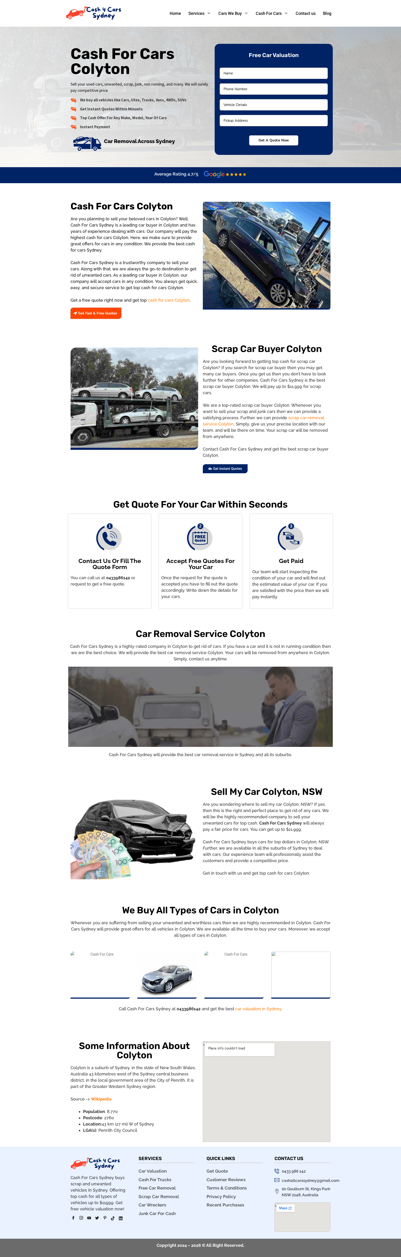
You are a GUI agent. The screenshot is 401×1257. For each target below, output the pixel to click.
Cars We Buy (230, 13)
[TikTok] (114, 1218)
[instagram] (82, 1218)
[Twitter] (98, 1218)
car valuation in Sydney (258, 1008)
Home (175, 13)
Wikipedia (101, 1099)
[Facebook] (74, 1218)
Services (196, 13)
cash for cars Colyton (169, 300)
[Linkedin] (122, 1218)
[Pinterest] (106, 1218)
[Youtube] (90, 1218)
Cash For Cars (269, 13)
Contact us (306, 13)
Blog (327, 13)
